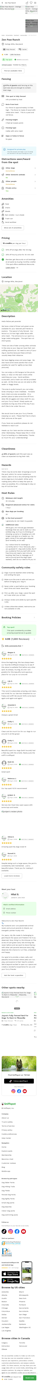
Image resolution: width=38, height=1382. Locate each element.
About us (5, 1118)
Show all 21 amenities (12, 228)
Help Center (6, 1138)
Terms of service (8, 1126)
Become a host (7, 1159)
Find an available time (13, 71)
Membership (6, 1155)
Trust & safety (7, 1122)
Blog (3, 1167)
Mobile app (6, 1171)
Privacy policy (7, 1130)
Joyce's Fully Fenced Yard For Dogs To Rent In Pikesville (15, 1016)
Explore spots (7, 1151)
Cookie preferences (9, 1134)
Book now (30, 1378)
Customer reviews (9, 1163)
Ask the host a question (13, 975)
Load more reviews (12, 876)
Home (4, 1147)
